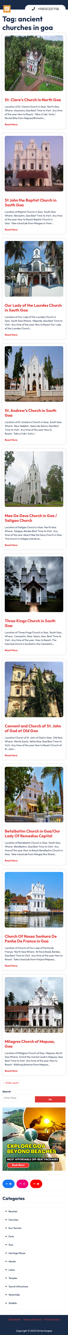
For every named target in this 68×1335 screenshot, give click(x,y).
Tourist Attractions (18, 1286)
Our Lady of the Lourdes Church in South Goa (33, 308)
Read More (11, 124)
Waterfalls (14, 1294)
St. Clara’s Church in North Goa (33, 99)
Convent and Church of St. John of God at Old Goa (33, 728)
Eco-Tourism (15, 1228)
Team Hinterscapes (18, 94)
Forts (11, 1236)
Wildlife (13, 1303)
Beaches (13, 1211)
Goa (11, 1244)
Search (7, 1091)
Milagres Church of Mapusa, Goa (30, 1044)
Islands (12, 1261)
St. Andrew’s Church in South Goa (30, 413)
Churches (13, 1219)
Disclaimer (15, 1319)
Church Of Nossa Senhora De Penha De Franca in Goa (31, 939)
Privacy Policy (52, 1319)
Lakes (12, 1269)
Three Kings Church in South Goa (30, 623)
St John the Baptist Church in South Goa (30, 202)
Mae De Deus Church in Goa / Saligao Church (31, 518)
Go (50, 1099)
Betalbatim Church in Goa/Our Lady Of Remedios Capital (32, 833)
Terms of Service (32, 1319)
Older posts (12, 1082)
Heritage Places (17, 1253)
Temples (13, 1278)
